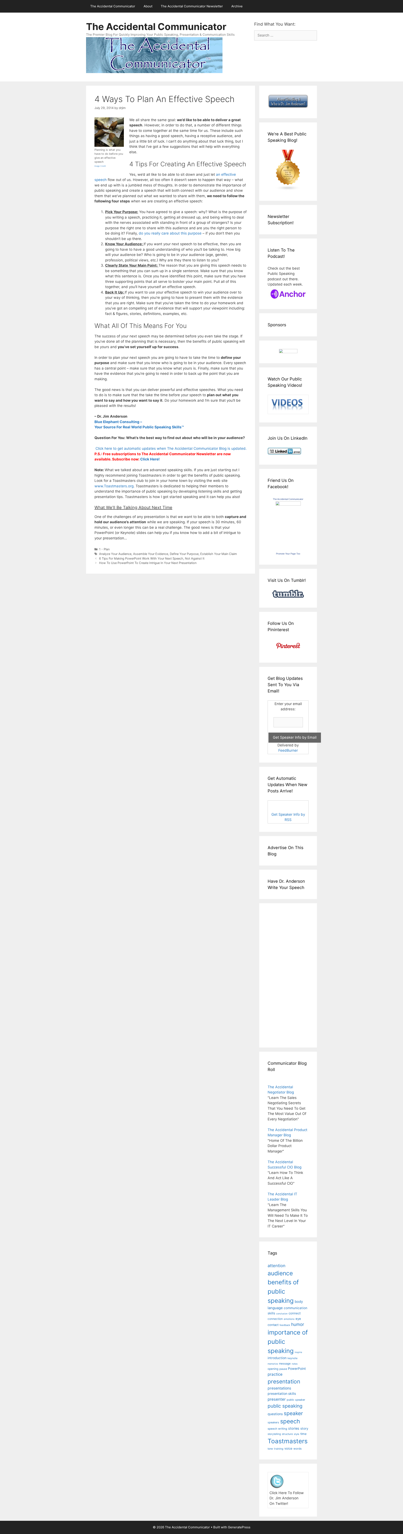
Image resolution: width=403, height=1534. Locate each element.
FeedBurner (288, 750)
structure (287, 1434)
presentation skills (282, 1394)
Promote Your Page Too (288, 553)
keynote (292, 1358)
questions (275, 1414)
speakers (273, 1422)
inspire (298, 1352)
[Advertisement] (280, 975)
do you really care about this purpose (170, 233)
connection (275, 1318)
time (303, 1434)
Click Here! (150, 459)
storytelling (274, 1434)
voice (288, 1448)
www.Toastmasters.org (113, 486)
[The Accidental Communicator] (288, 504)
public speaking (285, 1406)
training (278, 1448)
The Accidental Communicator (112, 6)
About (148, 6)
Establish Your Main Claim (218, 554)
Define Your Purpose (184, 554)
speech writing (277, 1428)
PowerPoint (297, 1369)
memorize (273, 1363)
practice (275, 1374)
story (304, 1428)
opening (273, 1368)
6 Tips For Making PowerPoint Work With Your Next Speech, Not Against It (151, 558)
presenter (277, 1399)
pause (283, 1368)
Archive (237, 6)
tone (270, 1448)
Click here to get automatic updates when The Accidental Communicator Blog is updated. (170, 448)
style (296, 1434)
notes (295, 1363)
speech (290, 1421)
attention (276, 1265)
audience (280, 1273)
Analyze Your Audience (115, 554)
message (285, 1363)
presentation (284, 1381)
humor (297, 1324)
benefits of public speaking (283, 1291)
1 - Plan (104, 549)
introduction (277, 1358)
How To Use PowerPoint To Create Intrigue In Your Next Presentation (147, 563)
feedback (285, 1325)
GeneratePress (239, 1527)
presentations (279, 1388)
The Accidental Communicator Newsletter (192, 6)
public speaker (296, 1399)
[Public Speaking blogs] (288, 189)
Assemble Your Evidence (150, 554)
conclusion (282, 1313)
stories (293, 1428)
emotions (289, 1319)
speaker (293, 1413)
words (297, 1448)
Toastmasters (287, 1441)
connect (295, 1313)
